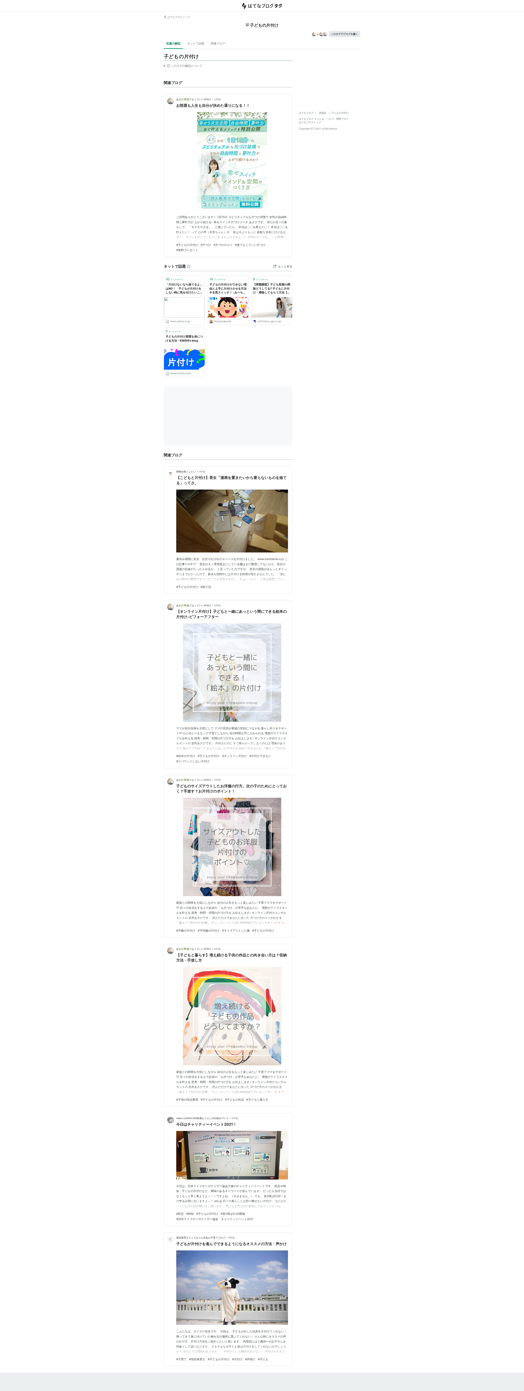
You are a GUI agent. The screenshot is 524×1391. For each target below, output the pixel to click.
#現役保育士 (197, 1359)
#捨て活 (206, 587)
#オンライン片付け (234, 756)
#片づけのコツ (223, 245)
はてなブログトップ (310, 122)
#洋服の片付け (185, 930)
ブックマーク (174, 279)
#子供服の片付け (209, 930)
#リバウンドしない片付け (193, 761)
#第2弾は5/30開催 (233, 1213)
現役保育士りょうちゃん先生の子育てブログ (200, 1237)
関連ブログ (218, 43)
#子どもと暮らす (257, 1099)
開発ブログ (342, 118)
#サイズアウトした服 (236, 930)
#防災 (180, 1213)
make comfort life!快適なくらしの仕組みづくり (202, 1118)
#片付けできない (260, 756)
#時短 (190, 1213)
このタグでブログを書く (344, 33)
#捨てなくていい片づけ (250, 245)
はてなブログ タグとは (311, 118)
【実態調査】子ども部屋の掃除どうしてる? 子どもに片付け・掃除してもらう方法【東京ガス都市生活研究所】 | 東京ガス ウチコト (271, 289)
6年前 (231, 1237)
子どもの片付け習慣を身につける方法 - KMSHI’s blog (184, 338)
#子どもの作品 (234, 1099)
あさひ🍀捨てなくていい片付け (193, 99)
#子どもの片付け (187, 245)
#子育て (181, 1359)
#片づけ (206, 245)
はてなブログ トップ (178, 16)
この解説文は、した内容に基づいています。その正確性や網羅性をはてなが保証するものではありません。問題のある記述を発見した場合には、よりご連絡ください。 (183, 66)
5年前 (202, 471)
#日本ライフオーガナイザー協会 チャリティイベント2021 (214, 1219)
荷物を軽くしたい (186, 471)
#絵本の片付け (185, 756)
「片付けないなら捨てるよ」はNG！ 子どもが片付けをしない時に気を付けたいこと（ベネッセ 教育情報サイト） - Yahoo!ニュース (184, 289)
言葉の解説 (173, 43)
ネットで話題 (195, 43)
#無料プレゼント (187, 250)
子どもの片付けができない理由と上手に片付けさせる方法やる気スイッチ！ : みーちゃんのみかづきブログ (228, 289)
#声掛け (250, 1359)
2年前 (217, 99)
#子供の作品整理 (187, 1099)
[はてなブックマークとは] (188, 266)
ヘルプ (330, 118)
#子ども (263, 1359)
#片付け (237, 1359)
